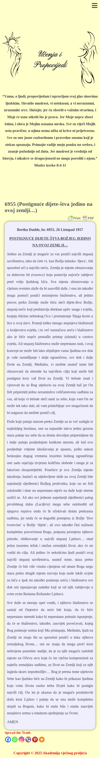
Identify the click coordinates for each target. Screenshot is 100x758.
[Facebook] (8, 739)
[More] (42, 739)
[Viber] (28, 739)
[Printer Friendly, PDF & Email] (81, 218)
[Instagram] (21, 739)
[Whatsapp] (15, 739)
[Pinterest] (35, 739)
